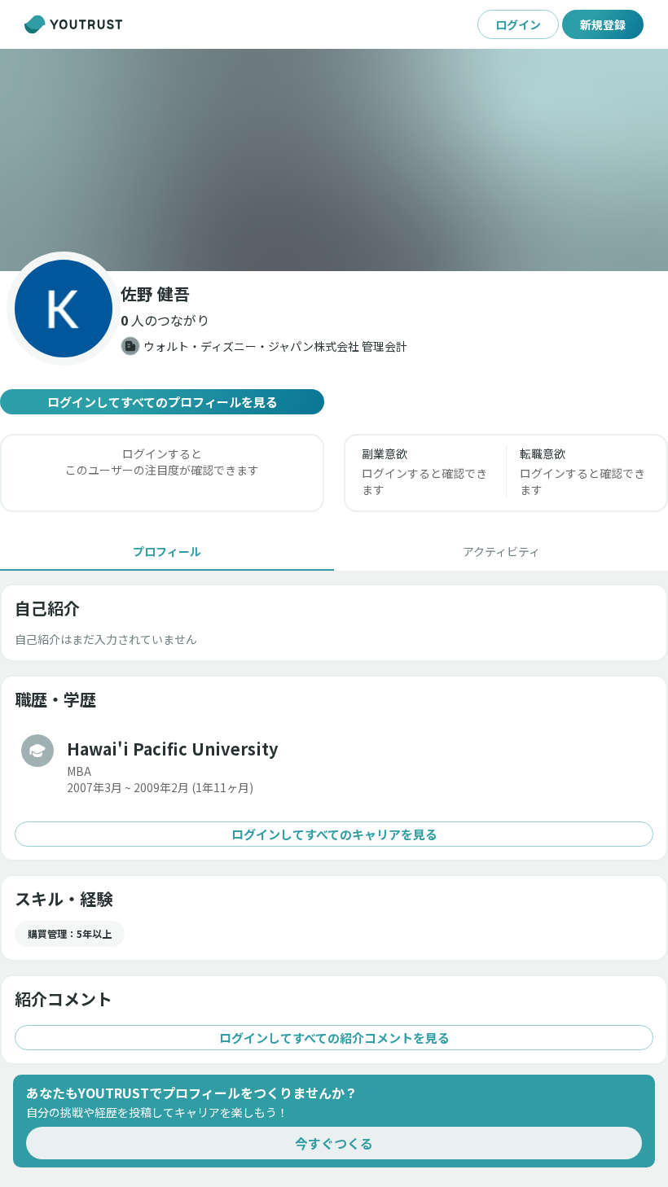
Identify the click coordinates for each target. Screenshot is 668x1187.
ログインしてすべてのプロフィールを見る (162, 401)
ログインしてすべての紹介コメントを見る (334, 1037)
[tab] (167, 551)
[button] (334, 160)
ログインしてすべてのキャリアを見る (334, 834)
